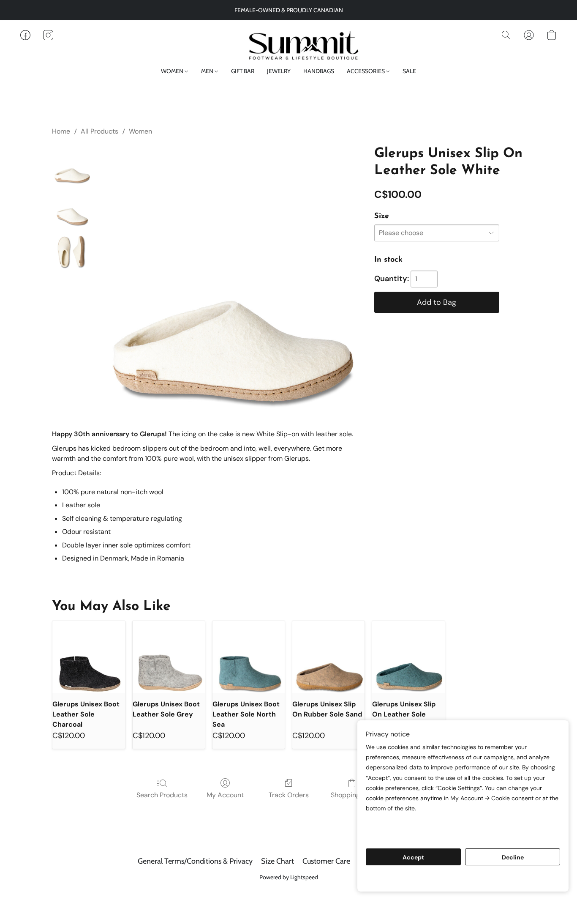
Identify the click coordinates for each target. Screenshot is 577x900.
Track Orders (289, 795)
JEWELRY (279, 71)
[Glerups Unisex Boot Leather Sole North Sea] (248, 657)
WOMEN (173, 71)
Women (140, 131)
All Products (99, 131)
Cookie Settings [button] (463, 878)
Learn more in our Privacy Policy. (415, 824)
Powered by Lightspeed (288, 877)
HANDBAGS (318, 71)
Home (61, 131)
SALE (409, 71)
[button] (288, 43)
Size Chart (277, 861)
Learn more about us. (398, 834)
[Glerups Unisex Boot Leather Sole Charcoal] (88, 657)
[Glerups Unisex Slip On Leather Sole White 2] (71, 249)
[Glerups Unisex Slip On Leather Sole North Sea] (408, 657)
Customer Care (326, 861)
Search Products (162, 795)
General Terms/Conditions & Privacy (195, 861)
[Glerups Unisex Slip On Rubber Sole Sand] (328, 657)
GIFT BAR (242, 71)
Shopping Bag (352, 795)
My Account (225, 795)
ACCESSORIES (366, 71)
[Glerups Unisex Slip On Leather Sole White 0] (71, 164)
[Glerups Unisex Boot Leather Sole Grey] (169, 657)
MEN (208, 71)
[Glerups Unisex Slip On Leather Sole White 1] (71, 207)
